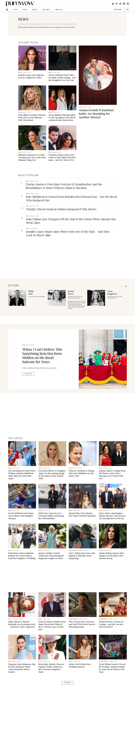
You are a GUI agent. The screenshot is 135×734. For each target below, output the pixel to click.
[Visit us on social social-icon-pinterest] (117, 4)
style (15, 9)
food (25, 9)
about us (59, 9)
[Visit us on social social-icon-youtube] (128, 3)
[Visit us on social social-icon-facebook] (120, 4)
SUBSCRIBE (118, 9)
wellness (46, 9)
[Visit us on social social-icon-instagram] (124, 3)
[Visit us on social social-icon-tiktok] (113, 4)
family (34, 9)
